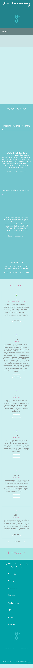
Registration (7, 648)
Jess (16, 339)
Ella (16, 435)
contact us (11, 272)
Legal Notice (24, 648)
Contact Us (16, 648)
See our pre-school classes (16, 171)
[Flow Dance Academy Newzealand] (16, 637)
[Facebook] (12, 656)
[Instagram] (22, 656)
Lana (16, 299)
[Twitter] (17, 656)
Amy (16, 395)
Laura (16, 475)
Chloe (16, 515)
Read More (16, 320)
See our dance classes (15, 236)
